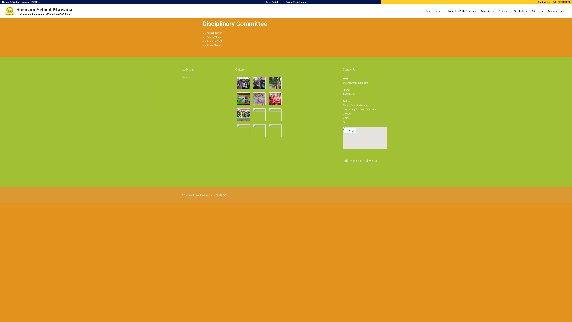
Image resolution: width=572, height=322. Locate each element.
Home (428, 11)
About (438, 11)
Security (186, 77)
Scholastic (519, 11)
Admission (486, 11)
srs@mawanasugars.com (355, 83)
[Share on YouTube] (362, 171)
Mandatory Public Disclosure (462, 11)
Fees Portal (272, 2)
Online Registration (296, 2)
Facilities (502, 11)
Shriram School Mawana (44, 9)
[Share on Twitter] (370, 171)
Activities (536, 11)
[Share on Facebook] (348, 171)
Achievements (555, 11)
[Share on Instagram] (355, 171)
